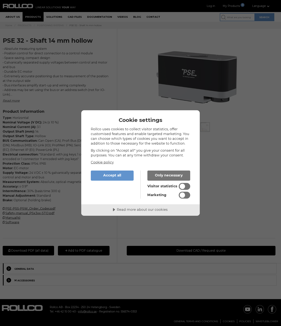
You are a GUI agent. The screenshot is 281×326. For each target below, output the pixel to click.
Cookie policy (102, 162)
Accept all (112, 175)
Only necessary (169, 175)
